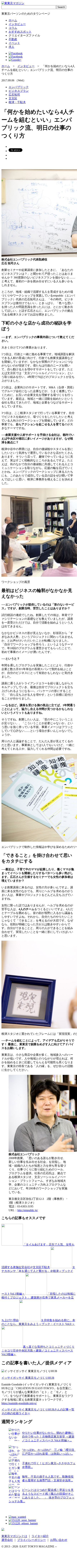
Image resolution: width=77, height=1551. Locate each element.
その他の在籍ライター (15, 1413)
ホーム (13, 20)
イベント (14, 43)
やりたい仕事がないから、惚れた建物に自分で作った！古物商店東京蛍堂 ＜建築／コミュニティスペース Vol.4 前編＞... (48, 1436)
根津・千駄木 (17, 102)
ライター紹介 (40, 1536)
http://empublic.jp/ (27, 1210)
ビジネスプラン (19, 90)
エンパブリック (19, 87)
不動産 (13, 39)
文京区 (13, 98)
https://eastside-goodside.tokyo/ (19, 1403)
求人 (11, 46)
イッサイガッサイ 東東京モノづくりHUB (27, 1377)
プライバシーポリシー (31, 1539)
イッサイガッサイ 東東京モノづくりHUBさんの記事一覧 (37, 1409)
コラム (13, 27)
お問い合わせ (58, 1539)
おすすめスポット (20, 31)
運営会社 (7, 1539)
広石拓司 (14, 94)
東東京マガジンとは (14, 1536)
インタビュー (17, 24)
